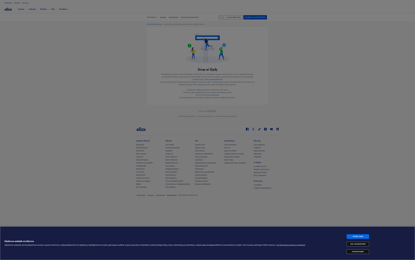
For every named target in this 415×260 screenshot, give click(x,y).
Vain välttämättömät (358, 244)
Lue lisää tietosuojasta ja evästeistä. (290, 245)
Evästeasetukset (358, 252)
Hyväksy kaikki (358, 236)
